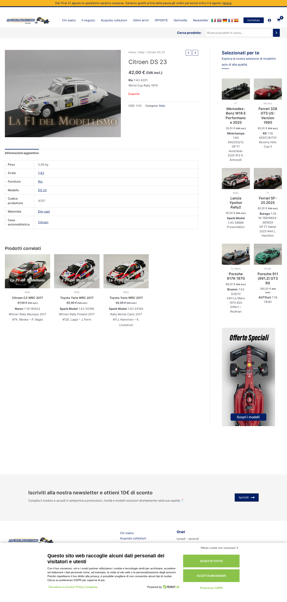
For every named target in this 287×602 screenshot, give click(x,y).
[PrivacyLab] (170, 587)
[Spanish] (237, 20)
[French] (231, 20)
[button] (253, 20)
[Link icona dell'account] (269, 20)
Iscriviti (244, 497)
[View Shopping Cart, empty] (278, 20)
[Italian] (214, 20)
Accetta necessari (211, 575)
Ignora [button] (227, 3)
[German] (225, 20)
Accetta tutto (211, 561)
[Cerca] (276, 33)
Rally (141, 52)
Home (132, 52)
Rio (40, 181)
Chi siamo (127, 533)
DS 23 (42, 190)
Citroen (43, 222)
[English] (220, 20)
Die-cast (44, 211)
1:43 (41, 173)
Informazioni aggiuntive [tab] (22, 153)
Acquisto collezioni (133, 538)
